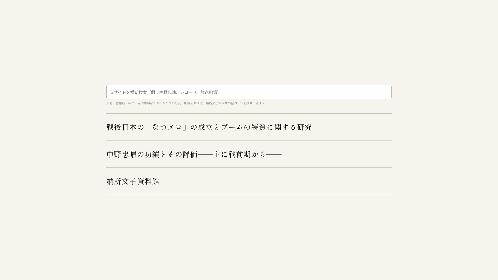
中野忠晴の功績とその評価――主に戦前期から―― (194, 154)
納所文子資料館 (133, 181)
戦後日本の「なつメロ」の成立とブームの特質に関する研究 (209, 127)
